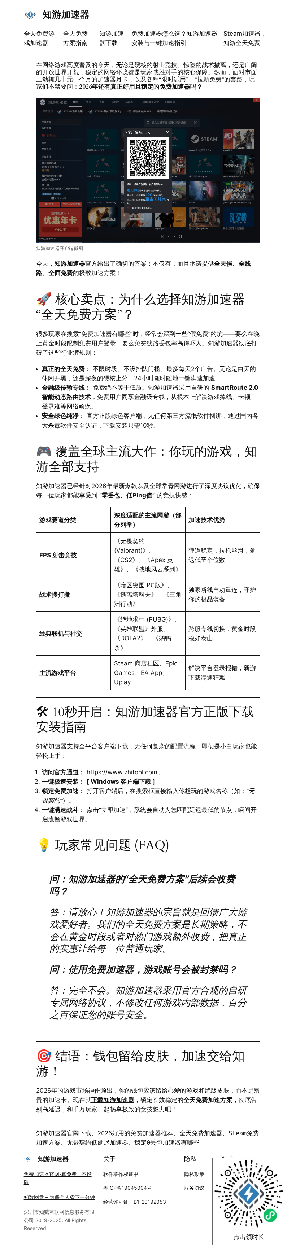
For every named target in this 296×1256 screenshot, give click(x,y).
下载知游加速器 (112, 1100)
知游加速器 (66, 14)
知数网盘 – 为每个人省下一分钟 (59, 1197)
